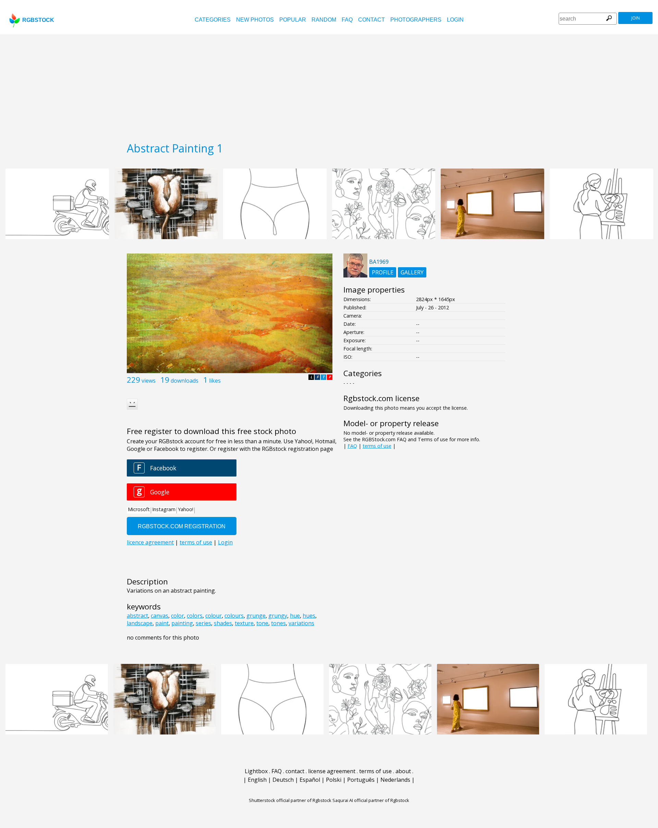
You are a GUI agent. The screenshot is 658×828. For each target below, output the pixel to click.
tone (262, 623)
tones (278, 623)
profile (382, 272)
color (177, 615)
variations (301, 623)
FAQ (347, 20)
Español (310, 779)
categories (213, 20)
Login (455, 20)
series (203, 623)
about (403, 771)
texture (244, 623)
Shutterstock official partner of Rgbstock (290, 800)
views (149, 380)
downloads (184, 380)
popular (292, 20)
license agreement (331, 771)
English (257, 779)
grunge (256, 615)
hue (295, 615)
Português (361, 779)
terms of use (377, 446)
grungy (277, 615)
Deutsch (283, 779)
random (324, 20)
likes (215, 380)
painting (182, 623)
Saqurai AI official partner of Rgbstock (370, 800)
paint (162, 623)
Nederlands (395, 779)
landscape (140, 623)
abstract (137, 615)
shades (223, 623)
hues (309, 615)
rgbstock (38, 20)
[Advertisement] (329, 86)
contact (371, 20)
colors (195, 615)
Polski (333, 779)
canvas (159, 615)
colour (213, 615)
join (635, 18)
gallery (412, 272)
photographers (415, 20)
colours (234, 615)
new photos (255, 20)
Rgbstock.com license (381, 398)
